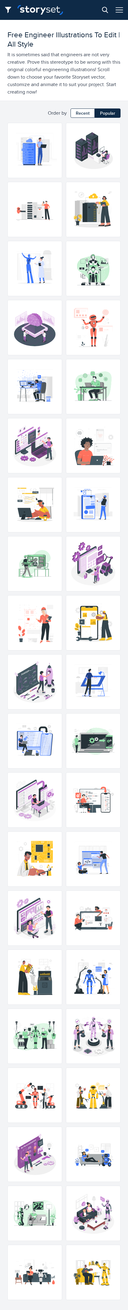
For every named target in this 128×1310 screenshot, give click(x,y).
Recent (82, 113)
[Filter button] (10, 10)
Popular (107, 113)
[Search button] (105, 10)
